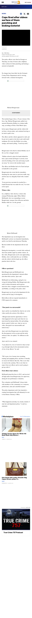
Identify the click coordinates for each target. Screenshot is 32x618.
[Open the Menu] (2, 2)
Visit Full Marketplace (25, 416)
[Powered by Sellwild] (28, 507)
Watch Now (27, 2)
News (4, 13)
